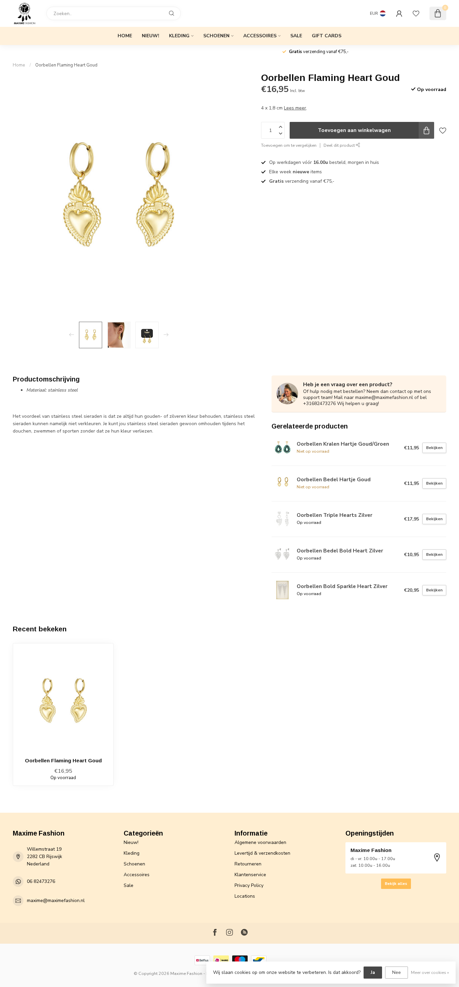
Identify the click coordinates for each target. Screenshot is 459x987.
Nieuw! (150, 36)
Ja (373, 972)
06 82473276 (41, 881)
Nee (396, 972)
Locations (245, 896)
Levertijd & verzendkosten (262, 853)
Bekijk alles (396, 883)
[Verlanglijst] (416, 13)
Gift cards (326, 36)
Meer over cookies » (430, 972)
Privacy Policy (249, 885)
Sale (296, 36)
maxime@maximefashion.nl (56, 900)
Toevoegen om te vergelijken (289, 145)
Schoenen (216, 36)
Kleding (179, 36)
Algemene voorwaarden (260, 842)
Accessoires (260, 36)
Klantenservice (250, 874)
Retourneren (248, 864)
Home (125, 36)
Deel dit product (340, 145)
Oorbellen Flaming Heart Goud (66, 65)
